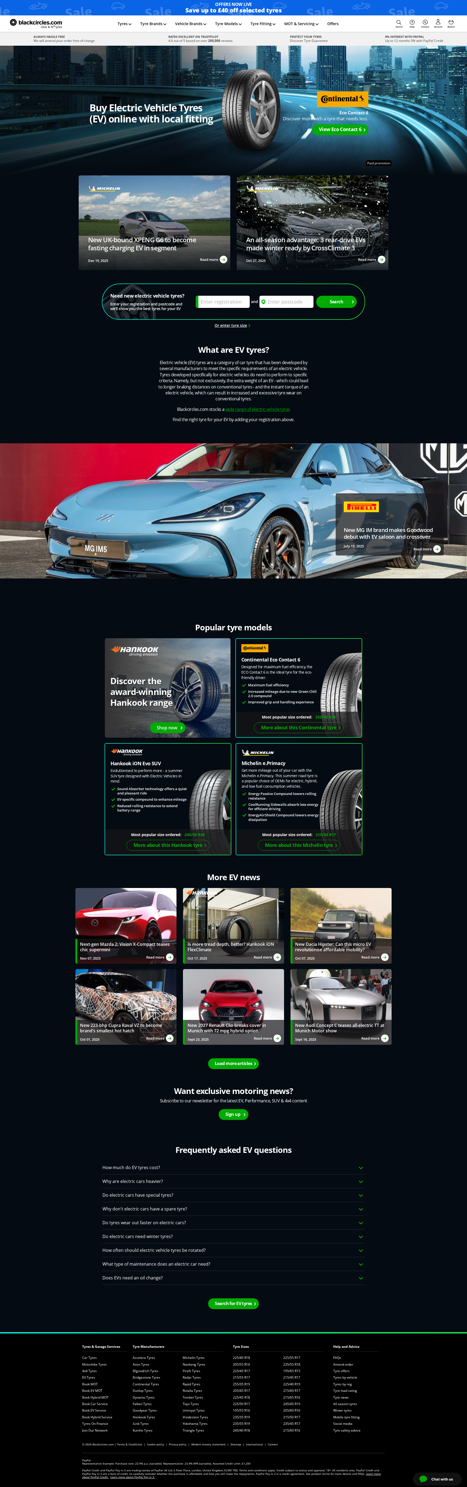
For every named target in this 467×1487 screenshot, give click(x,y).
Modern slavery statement (208, 1444)
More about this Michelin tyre (299, 845)
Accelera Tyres (144, 1357)
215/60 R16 (291, 1430)
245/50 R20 (195, 834)
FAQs (337, 1357)
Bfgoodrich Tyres (145, 1371)
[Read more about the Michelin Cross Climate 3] (155, 222)
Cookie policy (155, 1444)
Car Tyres (89, 1357)
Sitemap (236, 1444)
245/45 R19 (291, 1404)
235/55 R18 (291, 1364)
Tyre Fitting (261, 23)
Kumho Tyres (142, 1430)
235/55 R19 (241, 1423)
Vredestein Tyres (195, 1417)
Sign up (232, 1114)
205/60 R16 (291, 1410)
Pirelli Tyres (191, 1371)
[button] (399, 23)
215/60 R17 (291, 1390)
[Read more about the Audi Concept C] (341, 1007)
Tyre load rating (345, 1390)
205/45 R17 (241, 1390)
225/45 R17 (241, 1371)
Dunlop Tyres (143, 1390)
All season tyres (345, 1404)
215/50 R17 (326, 834)
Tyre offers (341, 1371)
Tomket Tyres (193, 1397)
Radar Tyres (192, 1377)
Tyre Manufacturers (148, 1346)
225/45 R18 (241, 1397)
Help (412, 26)
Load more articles (233, 1063)
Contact (425, 26)
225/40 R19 (291, 1384)
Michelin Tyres (194, 1357)
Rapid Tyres (191, 1384)
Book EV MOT (92, 1390)
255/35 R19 (241, 1384)
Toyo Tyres (191, 1404)
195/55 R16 (241, 1410)
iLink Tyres (141, 1423)
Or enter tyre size (231, 325)
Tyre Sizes (241, 1346)
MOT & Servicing (299, 23)
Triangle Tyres (193, 1430)
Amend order (343, 1364)
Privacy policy (177, 1444)
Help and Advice (346, 1346)
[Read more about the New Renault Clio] (233, 1007)
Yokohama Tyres (195, 1423)
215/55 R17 (241, 1377)
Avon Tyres (141, 1364)
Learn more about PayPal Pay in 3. (132, 1477)
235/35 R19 (241, 1417)
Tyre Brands (151, 23)
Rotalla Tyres (192, 1390)
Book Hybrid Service (97, 1417)
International (254, 1444)
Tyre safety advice (347, 1430)
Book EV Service (94, 1410)
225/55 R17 (291, 1357)
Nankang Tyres (194, 1364)
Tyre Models (226, 23)
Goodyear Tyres (145, 1410)
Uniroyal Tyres (194, 1410)
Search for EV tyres (233, 1303)
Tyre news (341, 1397)
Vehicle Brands (188, 23)
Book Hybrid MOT (95, 1397)
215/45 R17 (291, 1377)
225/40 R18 (241, 1357)
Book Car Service (95, 1404)
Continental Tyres (146, 1384)
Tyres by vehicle (345, 1377)
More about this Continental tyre (299, 727)
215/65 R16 (291, 1397)
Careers (273, 1444)
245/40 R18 (241, 1430)
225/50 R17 (241, 1404)
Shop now (167, 728)
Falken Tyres (142, 1404)
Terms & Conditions (129, 1444)
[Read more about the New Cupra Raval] (125, 1007)
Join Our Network (95, 1430)
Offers (333, 23)
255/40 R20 (325, 717)
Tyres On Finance (95, 1423)
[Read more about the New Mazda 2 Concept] (125, 926)
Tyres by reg (342, 1384)
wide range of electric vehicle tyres (257, 409)
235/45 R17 (291, 1423)
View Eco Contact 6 (340, 129)
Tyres (123, 23)
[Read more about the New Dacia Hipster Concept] (341, 926)
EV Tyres (88, 1377)
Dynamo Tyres (144, 1397)
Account (438, 26)
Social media (342, 1423)
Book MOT (90, 1384)
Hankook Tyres (144, 1417)
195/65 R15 (291, 1371)
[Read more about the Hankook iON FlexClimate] (233, 926)
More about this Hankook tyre (168, 845)
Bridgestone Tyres (146, 1377)
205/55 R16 (241, 1364)
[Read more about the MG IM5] (390, 524)
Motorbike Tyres (94, 1364)
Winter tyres (342, 1410)
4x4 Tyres (89, 1371)
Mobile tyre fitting (346, 1417)
